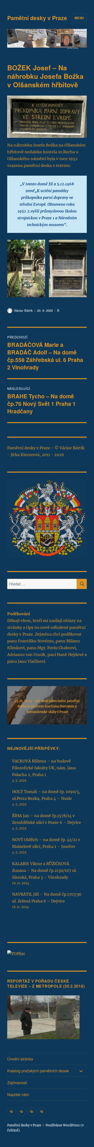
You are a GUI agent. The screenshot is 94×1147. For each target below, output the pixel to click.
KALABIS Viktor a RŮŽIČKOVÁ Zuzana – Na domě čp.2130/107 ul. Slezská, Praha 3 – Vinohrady (44, 870)
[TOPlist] (16, 953)
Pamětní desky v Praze (37, 18)
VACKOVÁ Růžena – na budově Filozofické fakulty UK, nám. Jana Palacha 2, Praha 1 (44, 768)
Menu (79, 18)
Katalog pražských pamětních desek (38, 1070)
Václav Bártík (23, 310)
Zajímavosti (17, 1082)
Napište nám (18, 1094)
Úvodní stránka (20, 1059)
